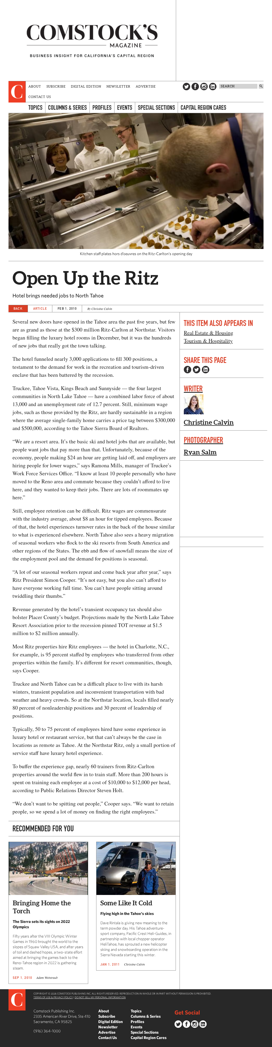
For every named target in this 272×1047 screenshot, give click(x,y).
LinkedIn (212, 86)
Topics (35, 107)
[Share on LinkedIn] (205, 369)
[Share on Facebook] (187, 369)
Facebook (195, 86)
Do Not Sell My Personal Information (100, 997)
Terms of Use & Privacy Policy (53, 997)
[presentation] (17, 92)
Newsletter (118, 86)
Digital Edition (86, 86)
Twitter (186, 86)
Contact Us (39, 97)
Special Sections (156, 107)
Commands (4, 1043)
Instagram (204, 86)
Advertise (146, 86)
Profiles (102, 107)
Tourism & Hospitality (208, 340)
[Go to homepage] (92, 40)
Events (124, 107)
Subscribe (56, 86)
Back (18, 308)
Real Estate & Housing (208, 332)
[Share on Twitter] (196, 369)
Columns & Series (67, 107)
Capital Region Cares (203, 107)
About (34, 86)
